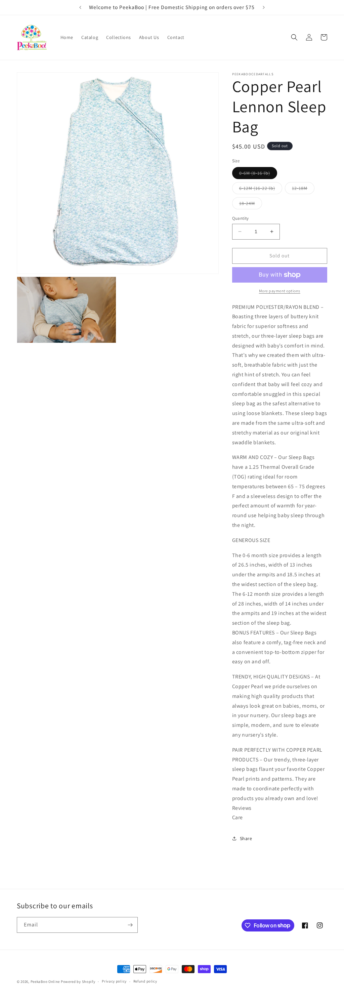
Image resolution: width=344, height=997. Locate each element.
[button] (294, 37)
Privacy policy (114, 981)
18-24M (250, 204)
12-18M (303, 189)
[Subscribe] (130, 925)
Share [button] (246, 838)
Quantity (240, 218)
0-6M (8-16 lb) (258, 174)
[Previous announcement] (80, 7)
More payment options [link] (279, 290)
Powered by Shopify (78, 981)
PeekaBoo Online (45, 981)
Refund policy (145, 981)
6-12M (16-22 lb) (260, 189)
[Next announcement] (263, 7)
